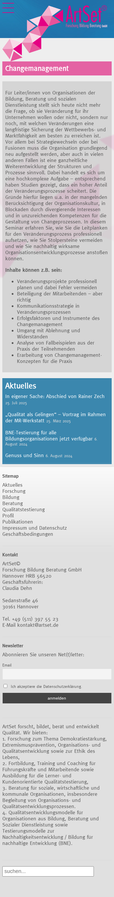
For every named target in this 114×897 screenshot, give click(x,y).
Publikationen (17, 522)
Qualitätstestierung (23, 509)
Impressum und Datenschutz (34, 528)
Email (6, 665)
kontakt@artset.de (37, 625)
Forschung (13, 491)
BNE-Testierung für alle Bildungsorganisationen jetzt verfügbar (49, 435)
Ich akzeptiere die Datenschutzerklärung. (46, 686)
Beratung (12, 503)
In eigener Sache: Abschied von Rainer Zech (55, 396)
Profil (8, 515)
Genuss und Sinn (24, 455)
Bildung (10, 497)
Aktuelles (12, 485)
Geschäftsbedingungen (27, 534)
